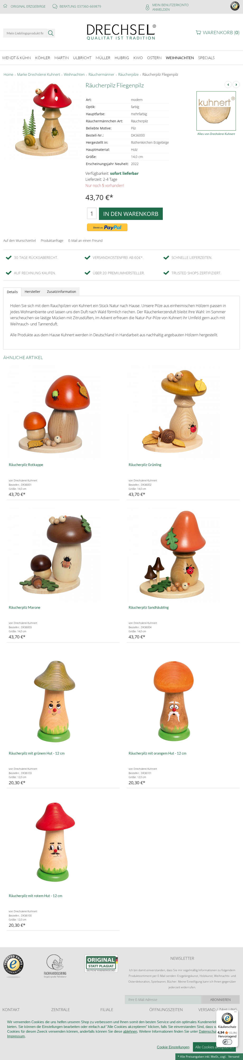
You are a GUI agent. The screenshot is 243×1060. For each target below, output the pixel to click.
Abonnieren (220, 999)
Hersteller (32, 291)
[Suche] (51, 33)
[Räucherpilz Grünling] (183, 411)
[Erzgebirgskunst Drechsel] (121, 32)
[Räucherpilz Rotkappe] (63, 411)
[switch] (227, 1042)
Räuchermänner (101, 74)
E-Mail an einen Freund (85, 240)
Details (12, 292)
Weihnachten (74, 74)
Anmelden (161, 9)
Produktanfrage (52, 240)
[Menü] (235, 1013)
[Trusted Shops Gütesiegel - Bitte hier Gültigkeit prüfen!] (235, 5)
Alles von (216, 134)
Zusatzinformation (61, 291)
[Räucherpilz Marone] (63, 554)
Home (8, 74)
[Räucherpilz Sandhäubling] (183, 554)
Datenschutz (209, 1031)
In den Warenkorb (131, 214)
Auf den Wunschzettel (19, 240)
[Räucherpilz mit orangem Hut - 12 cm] (183, 700)
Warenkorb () (221, 32)
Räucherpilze (128, 74)
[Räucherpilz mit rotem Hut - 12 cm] (63, 842)
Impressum (16, 1036)
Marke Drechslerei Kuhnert (38, 74)
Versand (233, 1057)
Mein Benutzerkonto (170, 5)
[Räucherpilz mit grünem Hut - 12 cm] (63, 700)
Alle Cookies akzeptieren (214, 1047)
